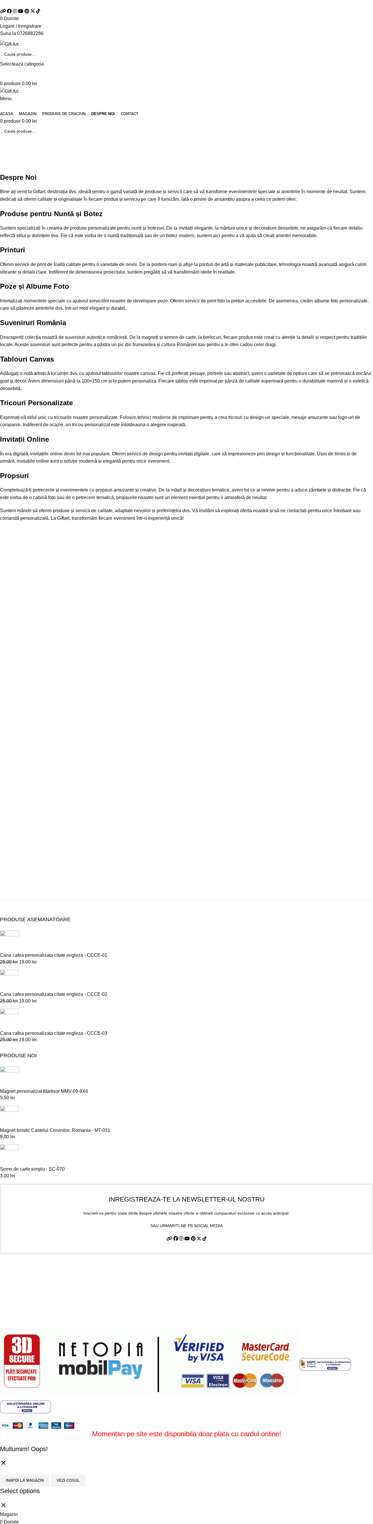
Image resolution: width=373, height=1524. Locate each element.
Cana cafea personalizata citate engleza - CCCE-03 (53, 1033)
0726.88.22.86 (61, 3)
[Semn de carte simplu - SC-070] (9, 1155)
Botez (93, 214)
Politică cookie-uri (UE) (24, 1302)
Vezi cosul (68, 1480)
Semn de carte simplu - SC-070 (32, 1169)
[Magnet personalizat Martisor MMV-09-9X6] (9, 1076)
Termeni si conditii (18, 1269)
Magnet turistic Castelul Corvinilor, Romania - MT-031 (55, 1130)
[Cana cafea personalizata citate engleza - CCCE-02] (9, 979)
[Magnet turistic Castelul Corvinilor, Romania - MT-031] (9, 1116)
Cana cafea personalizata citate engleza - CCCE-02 (53, 994)
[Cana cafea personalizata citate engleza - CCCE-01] (9, 941)
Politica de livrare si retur (25, 1291)
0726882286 (30, 33)
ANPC (6, 1313)
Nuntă (64, 214)
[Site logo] (9, 43)
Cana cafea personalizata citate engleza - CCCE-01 (53, 955)
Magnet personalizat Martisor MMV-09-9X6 (44, 1091)
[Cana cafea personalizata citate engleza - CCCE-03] (9, 1018)
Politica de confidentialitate (28, 1280)
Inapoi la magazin (25, 1480)
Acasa (5, 169)
